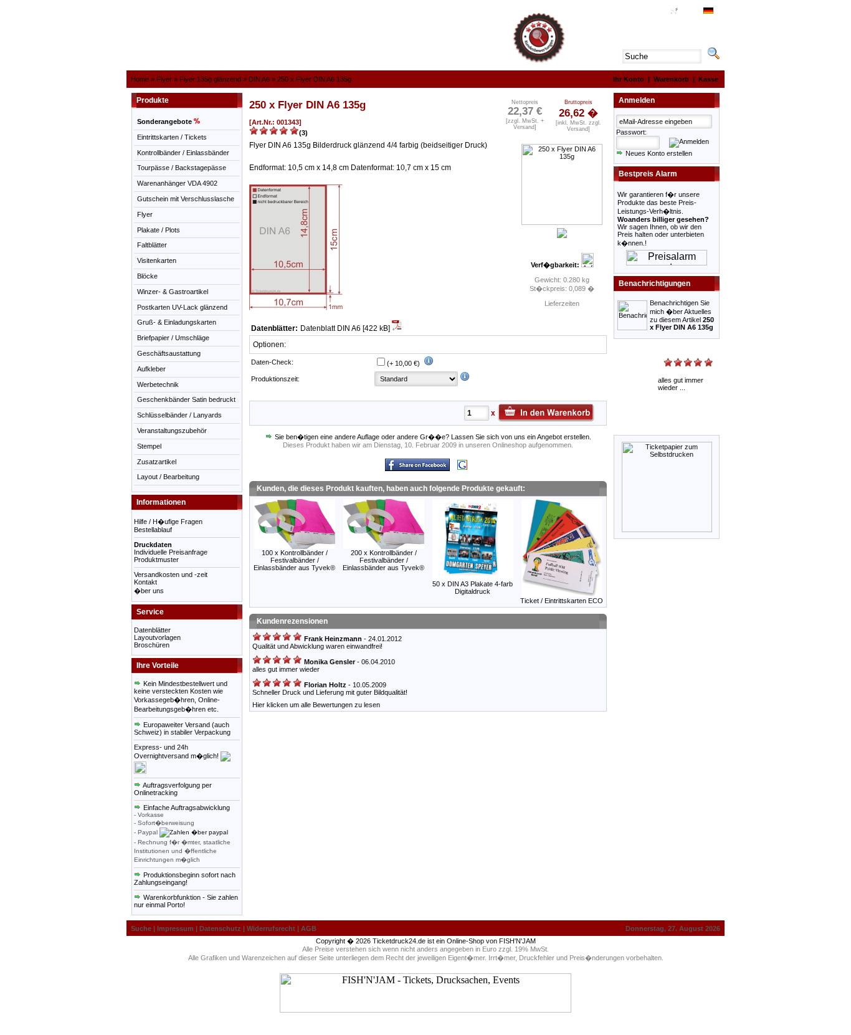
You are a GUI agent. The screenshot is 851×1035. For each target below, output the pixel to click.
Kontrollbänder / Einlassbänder (183, 152)
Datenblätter (152, 630)
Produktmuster (156, 559)
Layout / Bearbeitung (168, 476)
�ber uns (149, 590)
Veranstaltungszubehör (172, 430)
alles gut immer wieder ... (680, 383)
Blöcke (147, 276)
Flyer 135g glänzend (210, 79)
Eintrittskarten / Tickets (172, 137)
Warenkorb (671, 79)
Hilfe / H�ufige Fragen (168, 521)
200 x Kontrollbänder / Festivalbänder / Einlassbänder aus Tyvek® (383, 560)
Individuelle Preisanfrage (170, 552)
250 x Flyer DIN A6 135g (314, 79)
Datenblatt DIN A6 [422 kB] (346, 328)
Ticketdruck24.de (399, 941)
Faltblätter (152, 245)
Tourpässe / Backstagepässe (181, 167)
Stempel (149, 446)
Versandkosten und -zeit (170, 574)
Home (140, 79)
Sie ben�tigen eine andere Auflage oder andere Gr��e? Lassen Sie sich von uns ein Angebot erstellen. (432, 437)
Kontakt (145, 582)
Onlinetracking (156, 792)
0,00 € (687, 12)
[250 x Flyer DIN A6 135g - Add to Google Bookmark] (462, 467)
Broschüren (151, 645)
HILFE (639, 12)
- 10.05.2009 (344, 685)
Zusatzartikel (156, 461)
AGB (659, 12)
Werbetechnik (158, 384)
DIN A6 (259, 79)
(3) (303, 132)
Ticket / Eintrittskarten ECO (561, 600)
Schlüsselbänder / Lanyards (179, 415)
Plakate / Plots (158, 230)
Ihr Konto (628, 79)
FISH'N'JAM (517, 941)
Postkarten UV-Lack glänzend (182, 307)
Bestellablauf (153, 529)
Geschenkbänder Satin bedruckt (186, 399)
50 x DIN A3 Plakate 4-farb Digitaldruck (472, 587)
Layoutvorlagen (157, 637)
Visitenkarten (156, 260)
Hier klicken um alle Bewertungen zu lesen (316, 704)
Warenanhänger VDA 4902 (177, 183)
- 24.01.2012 (352, 638)
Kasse (708, 79)
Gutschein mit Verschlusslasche (185, 199)
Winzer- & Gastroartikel (172, 291)
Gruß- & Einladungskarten (176, 322)
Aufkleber (151, 369)
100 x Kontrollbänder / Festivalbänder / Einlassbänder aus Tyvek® (294, 560)
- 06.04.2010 (348, 661)
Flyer (164, 79)
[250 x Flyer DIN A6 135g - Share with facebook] (417, 468)
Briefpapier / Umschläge (173, 337)
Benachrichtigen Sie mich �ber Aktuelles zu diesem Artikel (682, 315)
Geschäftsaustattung (169, 353)
